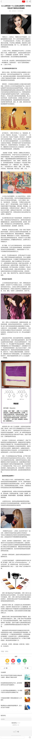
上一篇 (5, 668)
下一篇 (26, 668)
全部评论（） (16, 725)
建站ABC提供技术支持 (16, 735)
